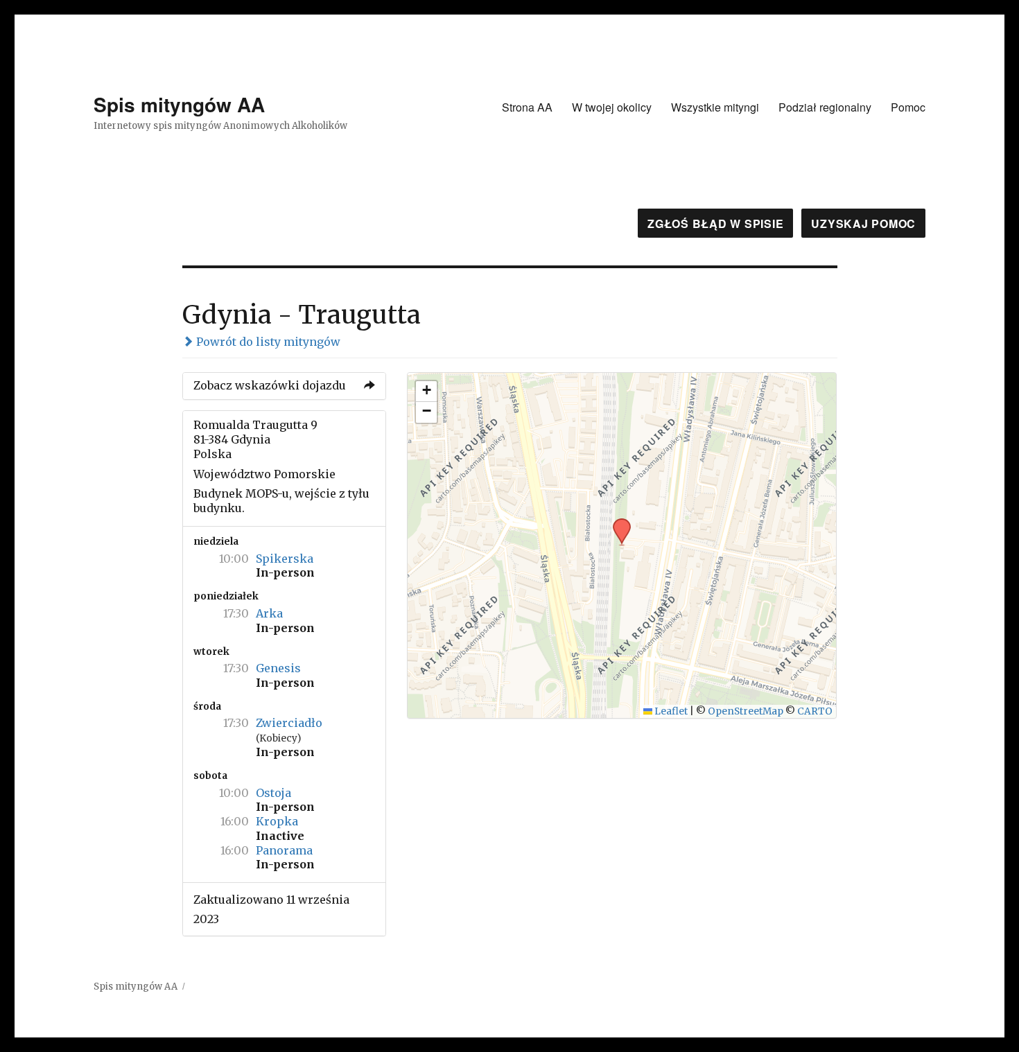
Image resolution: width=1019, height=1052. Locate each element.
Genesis (278, 668)
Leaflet (670, 711)
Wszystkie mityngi (715, 107)
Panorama (284, 850)
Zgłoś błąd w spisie (715, 223)
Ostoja (273, 793)
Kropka (277, 821)
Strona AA (527, 107)
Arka (269, 613)
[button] (617, 522)
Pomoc (908, 107)
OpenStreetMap (745, 711)
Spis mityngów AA (179, 104)
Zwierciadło (289, 723)
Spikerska (284, 559)
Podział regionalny (824, 107)
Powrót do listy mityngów (266, 342)
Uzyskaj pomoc (863, 223)
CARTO (815, 711)
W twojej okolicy (612, 107)
